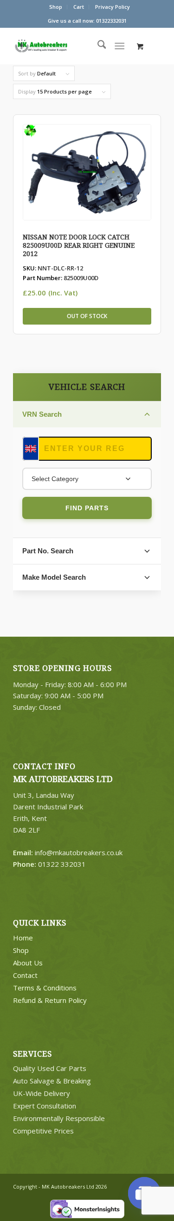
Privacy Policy (112, 6)
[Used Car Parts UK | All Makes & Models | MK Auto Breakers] (59, 45)
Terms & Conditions (45, 987)
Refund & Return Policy (50, 1000)
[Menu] (119, 46)
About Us (28, 962)
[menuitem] (56, 7)
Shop (55, 6)
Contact (25, 975)
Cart (78, 6)
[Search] (97, 45)
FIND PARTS (87, 508)
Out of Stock (87, 316)
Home (23, 937)
